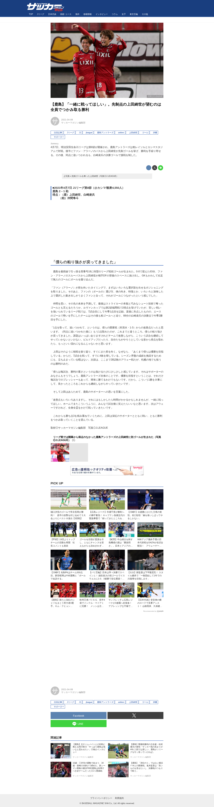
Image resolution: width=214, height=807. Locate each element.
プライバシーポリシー (101, 798)
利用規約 (119, 798)
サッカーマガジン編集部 (73, 122)
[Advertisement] (107, 229)
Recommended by (150, 611)
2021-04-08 (67, 119)
